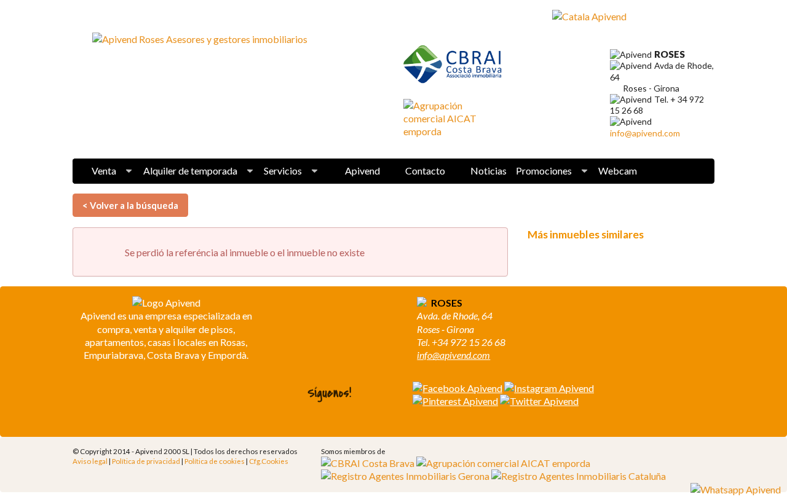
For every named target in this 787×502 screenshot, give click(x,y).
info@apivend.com (645, 133)
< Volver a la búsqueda (130, 205)
